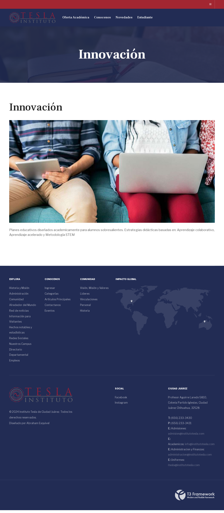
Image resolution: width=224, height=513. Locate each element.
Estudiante (145, 17)
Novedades (124, 17)
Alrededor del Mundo (22, 305)
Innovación (35, 107)
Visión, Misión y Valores (94, 288)
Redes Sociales (18, 338)
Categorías (51, 293)
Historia (85, 310)
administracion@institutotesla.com (190, 454)
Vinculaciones (88, 299)
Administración (18, 293)
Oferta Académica (75, 17)
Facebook (121, 397)
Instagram (121, 402)
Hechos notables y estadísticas (20, 330)
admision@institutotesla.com (186, 433)
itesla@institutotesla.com (184, 465)
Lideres (84, 293)
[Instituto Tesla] (32, 17)
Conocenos (102, 17)
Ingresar (50, 288)
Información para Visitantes (20, 319)
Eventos (49, 310)
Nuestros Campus (20, 343)
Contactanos (53, 305)
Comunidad (16, 299)
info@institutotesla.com (200, 444)
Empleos (14, 360)
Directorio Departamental (18, 352)
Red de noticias (19, 310)
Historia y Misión (19, 288)
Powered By (195, 495)
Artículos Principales (57, 299)
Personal (85, 305)
